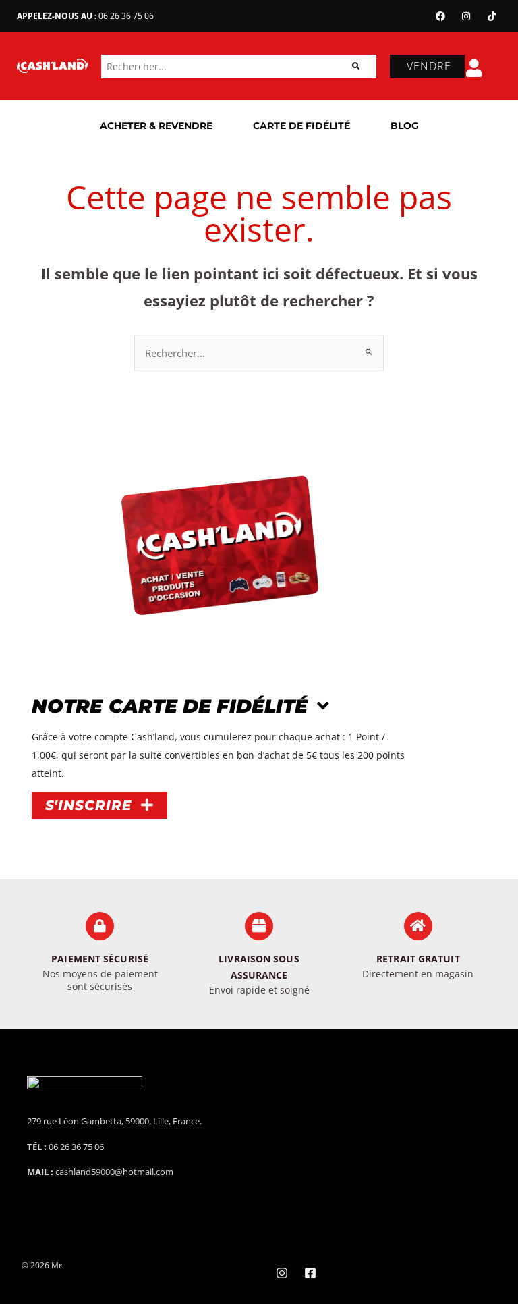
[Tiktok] (491, 16)
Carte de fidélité (301, 125)
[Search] (355, 66)
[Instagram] (466, 16)
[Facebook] (440, 16)
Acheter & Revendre (156, 125)
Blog (405, 125)
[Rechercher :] (259, 353)
